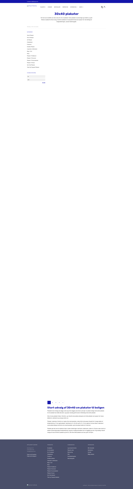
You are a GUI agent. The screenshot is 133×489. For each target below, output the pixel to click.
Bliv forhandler (91, 448)
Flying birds (90, 87)
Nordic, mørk (50, 332)
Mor (88, 57)
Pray (48, 148)
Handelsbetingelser (72, 456)
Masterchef (90, 209)
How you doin (70, 270)
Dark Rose (90, 394)
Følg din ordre (71, 450)
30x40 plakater (30, 35)
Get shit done (70, 209)
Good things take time (52, 240)
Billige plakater (91, 454)
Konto (80, 7)
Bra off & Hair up (51, 364)
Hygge (89, 270)
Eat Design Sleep (51, 209)
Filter (43, 82)
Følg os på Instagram (31, 456)
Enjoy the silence (51, 179)
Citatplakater (30, 42)
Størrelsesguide (71, 458)
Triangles (69, 179)
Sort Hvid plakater (31, 65)
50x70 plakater (30, 37)
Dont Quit (90, 148)
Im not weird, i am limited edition (74, 332)
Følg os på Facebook (31, 454)
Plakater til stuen (31, 62)
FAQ (68, 454)
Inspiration (65, 7)
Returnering (70, 452)
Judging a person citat (93, 179)
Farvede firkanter (51, 118)
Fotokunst (29, 44)
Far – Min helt (91, 364)
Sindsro (49, 57)
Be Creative (49, 301)
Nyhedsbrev (90, 450)
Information (73, 7)
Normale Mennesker (92, 301)
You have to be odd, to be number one (75, 301)
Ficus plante (50, 394)
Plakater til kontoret (31, 58)
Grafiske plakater (31, 46)
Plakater (42, 7)
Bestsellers (57, 7)
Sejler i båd (70, 394)
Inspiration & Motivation (32, 49)
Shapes (69, 240)
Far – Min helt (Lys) (92, 118)
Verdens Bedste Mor (72, 148)
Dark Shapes (90, 240)
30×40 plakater (50, 450)
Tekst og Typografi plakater (33, 67)
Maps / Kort (29, 51)
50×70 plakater (50, 452)
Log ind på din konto (72, 448)
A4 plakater (29, 40)
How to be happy (71, 364)
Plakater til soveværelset (32, 60)
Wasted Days (50, 270)
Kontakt (89, 452)
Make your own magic (72, 118)
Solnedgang (70, 87)
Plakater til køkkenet (31, 55)
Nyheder (50, 7)
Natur (28, 53)
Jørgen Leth (70, 57)
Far (48, 87)
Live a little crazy (91, 333)
